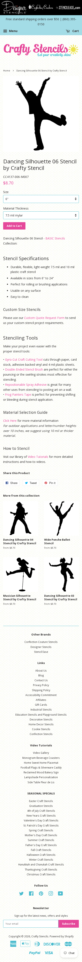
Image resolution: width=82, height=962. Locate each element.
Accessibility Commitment (41, 695)
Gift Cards (41, 704)
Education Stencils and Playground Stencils (41, 714)
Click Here (10, 421)
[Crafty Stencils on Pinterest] (41, 894)
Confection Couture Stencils (41, 642)
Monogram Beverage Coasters (41, 757)
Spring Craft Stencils (41, 830)
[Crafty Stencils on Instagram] (50, 894)
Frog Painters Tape (18, 394)
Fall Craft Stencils (41, 850)
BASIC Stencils (55, 238)
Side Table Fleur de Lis (41, 782)
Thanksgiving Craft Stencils (41, 869)
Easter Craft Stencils (41, 801)
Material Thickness (16, 208)
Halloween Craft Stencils (41, 854)
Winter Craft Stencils (41, 859)
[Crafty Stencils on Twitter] (21, 894)
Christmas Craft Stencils (41, 874)
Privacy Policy (41, 685)
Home (6, 70)
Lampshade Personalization (41, 777)
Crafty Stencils (39, 936)
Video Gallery (41, 752)
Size (6, 192)
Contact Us (41, 680)
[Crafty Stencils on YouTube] (60, 894)
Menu (12, 31)
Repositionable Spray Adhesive (26, 385)
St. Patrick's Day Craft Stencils (41, 825)
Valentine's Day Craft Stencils (41, 820)
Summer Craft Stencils (41, 840)
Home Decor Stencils (41, 724)
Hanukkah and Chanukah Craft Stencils (41, 864)
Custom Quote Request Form (44, 318)
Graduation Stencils (41, 805)
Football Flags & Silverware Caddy (41, 767)
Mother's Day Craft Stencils (41, 835)
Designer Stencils (41, 647)
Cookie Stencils (41, 729)
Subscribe (68, 924)
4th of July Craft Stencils (41, 810)
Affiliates (41, 699)
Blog (41, 675)
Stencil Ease (41, 651)
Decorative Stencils (41, 719)
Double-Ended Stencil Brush (24, 369)
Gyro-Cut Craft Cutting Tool (23, 359)
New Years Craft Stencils (41, 815)
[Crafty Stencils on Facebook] (31, 894)
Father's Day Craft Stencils (41, 845)
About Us (41, 670)
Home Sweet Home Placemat (41, 762)
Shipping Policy (41, 690)
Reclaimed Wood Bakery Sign (41, 772)
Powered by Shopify (62, 936)
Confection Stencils (41, 734)
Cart (75, 31)
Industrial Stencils (41, 709)
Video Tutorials (38, 457)
